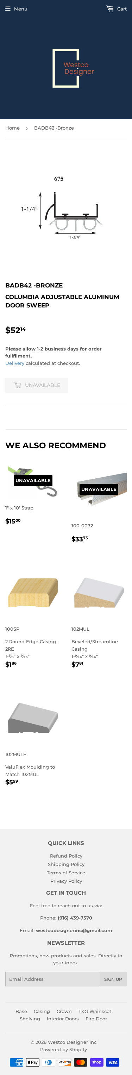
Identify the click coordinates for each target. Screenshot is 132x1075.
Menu (20, 9)
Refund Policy (66, 856)
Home (12, 128)
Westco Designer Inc (72, 1042)
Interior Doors (63, 1018)
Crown (64, 1011)
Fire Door (96, 1018)
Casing (42, 1011)
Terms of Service (66, 872)
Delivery (14, 363)
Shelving (30, 1018)
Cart (121, 9)
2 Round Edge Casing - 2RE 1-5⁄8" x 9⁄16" (32, 647)
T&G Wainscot (94, 1011)
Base (21, 1011)
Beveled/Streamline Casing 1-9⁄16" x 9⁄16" (94, 647)
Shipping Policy (66, 864)
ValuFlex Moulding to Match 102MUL (30, 769)
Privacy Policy (66, 881)
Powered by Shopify (63, 1049)
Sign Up (113, 979)
